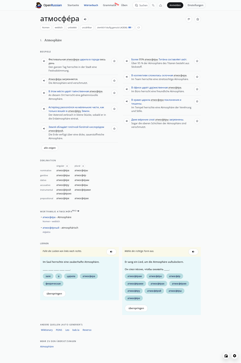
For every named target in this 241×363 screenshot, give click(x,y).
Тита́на (163, 59)
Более (134, 59)
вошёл (61, 111)
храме (137, 99)
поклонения (171, 99)
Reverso (87, 329)
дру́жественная (158, 87)
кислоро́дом (96, 127)
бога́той (84, 127)
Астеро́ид (54, 107)
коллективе (141, 75)
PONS (59, 329)
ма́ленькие (84, 107)
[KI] (160, 5)
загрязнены (176, 119)
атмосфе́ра (49, 217)
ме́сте (60, 91)
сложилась (154, 75)
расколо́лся (67, 107)
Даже (134, 119)
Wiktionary (47, 329)
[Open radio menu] (226, 356)
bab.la (75, 329)
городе (95, 59)
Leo (67, 329)
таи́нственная (80, 91)
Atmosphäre (47, 346)
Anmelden (175, 5)
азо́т (183, 59)
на (76, 107)
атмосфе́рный (51, 227)
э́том (53, 91)
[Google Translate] (153, 5)
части (95, 107)
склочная (167, 75)
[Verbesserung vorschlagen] (189, 19)
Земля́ (52, 127)
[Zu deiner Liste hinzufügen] (198, 19)
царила (84, 59)
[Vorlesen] (85, 19)
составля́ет (174, 59)
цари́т (67, 91)
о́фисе (137, 87)
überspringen (54, 293)
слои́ (152, 119)
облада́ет (62, 127)
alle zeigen (50, 147)
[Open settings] (234, 356)
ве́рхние (143, 119)
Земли (85, 111)
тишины (136, 103)
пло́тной (73, 127)
